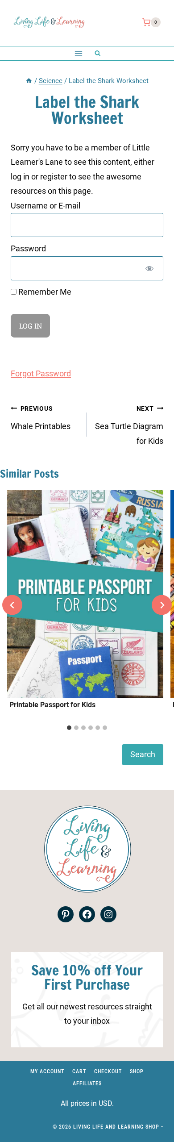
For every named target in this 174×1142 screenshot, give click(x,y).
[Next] (162, 605)
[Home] (28, 81)
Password (28, 248)
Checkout (108, 1071)
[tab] (69, 727)
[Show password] (149, 268)
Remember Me (44, 291)
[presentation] (85, 594)
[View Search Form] (97, 53)
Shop (137, 1071)
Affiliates (87, 1083)
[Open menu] (78, 53)
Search (142, 754)
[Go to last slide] (12, 605)
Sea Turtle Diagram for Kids (129, 425)
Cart (79, 1071)
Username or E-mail (45, 205)
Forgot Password (41, 373)
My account (47, 1071)
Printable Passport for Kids (52, 704)
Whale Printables (40, 418)
